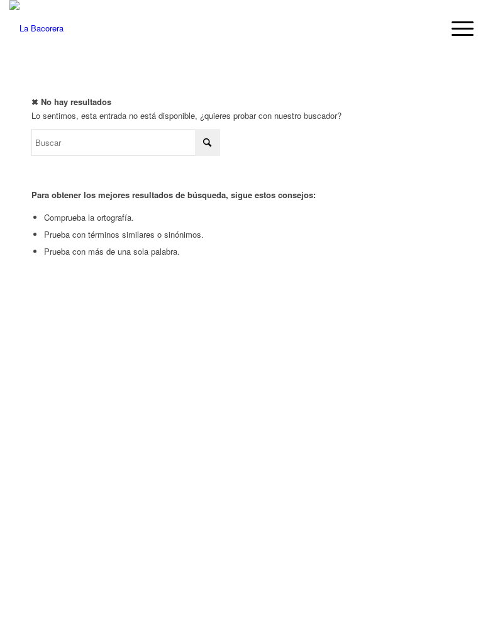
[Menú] (456, 28)
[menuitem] (456, 28)
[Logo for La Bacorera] (36, 28)
